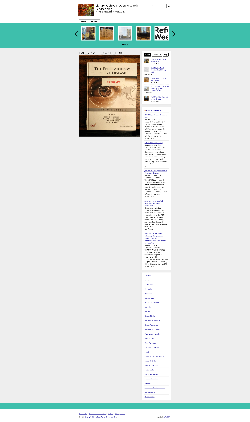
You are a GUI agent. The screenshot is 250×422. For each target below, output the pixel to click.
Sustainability (149, 370)
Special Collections (151, 365)
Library (147, 311)
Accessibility (83, 414)
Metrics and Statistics (152, 334)
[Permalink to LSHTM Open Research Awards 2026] (146, 79)
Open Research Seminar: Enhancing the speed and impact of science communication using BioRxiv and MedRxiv (155, 238)
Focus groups (149, 298)
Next (174, 34)
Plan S (147, 352)
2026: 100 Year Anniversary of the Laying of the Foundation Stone (160, 89)
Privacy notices (120, 414)
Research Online (151, 361)
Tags (165, 55)
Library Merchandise (152, 320)
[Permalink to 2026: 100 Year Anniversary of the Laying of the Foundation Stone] (146, 88)
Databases (148, 293)
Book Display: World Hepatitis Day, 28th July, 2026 (158, 70)
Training (148, 383)
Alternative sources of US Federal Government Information (154, 203)
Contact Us (94, 21)
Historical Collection (152, 302)
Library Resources (151, 325)
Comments (157, 55)
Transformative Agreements (155, 388)
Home (83, 21)
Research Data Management (155, 356)
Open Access (149, 338)
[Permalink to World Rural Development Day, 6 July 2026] (146, 98)
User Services (149, 397)
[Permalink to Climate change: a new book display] (146, 61)
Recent (147, 55)
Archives (148, 276)
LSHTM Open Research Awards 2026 (156, 116)
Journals (148, 307)
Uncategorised (150, 392)
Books (147, 280)
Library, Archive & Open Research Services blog (117, 7)
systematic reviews (151, 379)
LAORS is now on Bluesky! (154, 143)
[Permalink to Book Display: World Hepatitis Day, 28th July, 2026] (146, 69)
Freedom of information (97, 414)
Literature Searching (152, 329)
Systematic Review (151, 374)
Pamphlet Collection (152, 347)
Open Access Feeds (153, 110)
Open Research (150, 343)
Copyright (148, 289)
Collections (149, 285)
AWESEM (167, 417)
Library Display (150, 316)
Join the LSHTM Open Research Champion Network (156, 172)
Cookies (110, 414)
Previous (76, 34)
